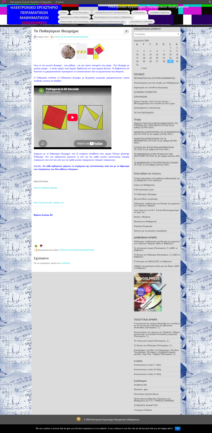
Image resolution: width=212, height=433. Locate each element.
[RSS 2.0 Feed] (78, 421)
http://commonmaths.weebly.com (49, 202)
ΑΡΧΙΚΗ (63, 12)
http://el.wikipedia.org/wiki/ (46, 188)
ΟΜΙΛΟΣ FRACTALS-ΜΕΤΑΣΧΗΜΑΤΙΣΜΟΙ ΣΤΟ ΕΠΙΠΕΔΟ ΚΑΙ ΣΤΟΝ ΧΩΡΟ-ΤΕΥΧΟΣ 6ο (156, 124)
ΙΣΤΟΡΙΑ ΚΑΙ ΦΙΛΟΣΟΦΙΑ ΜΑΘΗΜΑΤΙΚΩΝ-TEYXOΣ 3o (154, 148)
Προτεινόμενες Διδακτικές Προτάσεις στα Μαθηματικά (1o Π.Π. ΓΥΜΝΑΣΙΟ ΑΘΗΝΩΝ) (154, 400)
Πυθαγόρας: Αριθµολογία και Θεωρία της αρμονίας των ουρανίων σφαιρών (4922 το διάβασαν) (157, 242)
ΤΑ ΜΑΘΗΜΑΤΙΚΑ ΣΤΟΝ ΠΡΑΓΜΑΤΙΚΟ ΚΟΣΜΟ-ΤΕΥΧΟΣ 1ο (156, 164)
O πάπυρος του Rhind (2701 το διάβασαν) (153, 261)
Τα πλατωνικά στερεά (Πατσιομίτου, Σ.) (151, 341)
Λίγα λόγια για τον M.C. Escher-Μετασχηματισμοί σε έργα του (156, 211)
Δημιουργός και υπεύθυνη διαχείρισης (74, 17)
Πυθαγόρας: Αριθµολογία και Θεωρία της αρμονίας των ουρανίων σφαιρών (157, 204)
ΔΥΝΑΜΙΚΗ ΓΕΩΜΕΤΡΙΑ (160, 12)
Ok (177, 429)
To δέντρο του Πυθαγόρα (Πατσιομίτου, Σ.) (153, 345)
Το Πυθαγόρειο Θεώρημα (145, 194)
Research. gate (141, 389)
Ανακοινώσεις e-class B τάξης (147, 369)
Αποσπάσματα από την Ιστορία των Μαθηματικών (113, 17)
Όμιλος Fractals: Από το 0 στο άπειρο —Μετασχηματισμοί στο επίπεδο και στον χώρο (92, 21)
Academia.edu (140, 385)
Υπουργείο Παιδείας (143, 410)
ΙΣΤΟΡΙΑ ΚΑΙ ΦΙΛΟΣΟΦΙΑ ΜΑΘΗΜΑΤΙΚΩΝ (70, 37)
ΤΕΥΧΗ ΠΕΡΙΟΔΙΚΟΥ (80, 12)
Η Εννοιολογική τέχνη (144, 189)
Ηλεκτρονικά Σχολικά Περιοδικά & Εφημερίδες (31, 2)
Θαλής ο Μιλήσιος (142, 217)
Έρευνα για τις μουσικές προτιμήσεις (150, 231)
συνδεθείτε (65, 263)
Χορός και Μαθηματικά (144, 185)
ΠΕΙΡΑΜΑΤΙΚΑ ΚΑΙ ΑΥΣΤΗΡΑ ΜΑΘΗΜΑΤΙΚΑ (111, 12)
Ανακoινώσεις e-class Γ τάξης (147, 365)
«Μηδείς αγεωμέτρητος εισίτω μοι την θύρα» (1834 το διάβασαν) (156, 267)
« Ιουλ (144, 68)
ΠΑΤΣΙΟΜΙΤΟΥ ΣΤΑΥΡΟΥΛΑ (141, 21)
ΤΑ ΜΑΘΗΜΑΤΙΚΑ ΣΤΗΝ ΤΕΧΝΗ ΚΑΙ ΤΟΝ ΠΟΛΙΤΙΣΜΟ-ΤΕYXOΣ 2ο (153, 155)
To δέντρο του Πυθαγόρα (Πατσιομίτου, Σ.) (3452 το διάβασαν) (157, 256)
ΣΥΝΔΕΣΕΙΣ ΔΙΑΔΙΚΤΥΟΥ (146, 405)
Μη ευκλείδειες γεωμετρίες (146, 199)
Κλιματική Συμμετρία (143, 226)
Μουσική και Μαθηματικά (145, 221)
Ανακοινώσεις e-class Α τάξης (147, 374)
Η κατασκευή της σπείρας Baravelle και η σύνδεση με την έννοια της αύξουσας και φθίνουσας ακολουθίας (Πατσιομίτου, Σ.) (157, 325)
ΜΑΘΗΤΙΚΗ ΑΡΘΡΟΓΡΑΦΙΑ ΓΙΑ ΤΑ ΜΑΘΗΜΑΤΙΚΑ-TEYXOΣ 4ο (150, 140)
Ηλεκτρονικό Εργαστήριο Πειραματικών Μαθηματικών (148, 7)
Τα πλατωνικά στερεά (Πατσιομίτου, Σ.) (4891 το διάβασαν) (155, 249)
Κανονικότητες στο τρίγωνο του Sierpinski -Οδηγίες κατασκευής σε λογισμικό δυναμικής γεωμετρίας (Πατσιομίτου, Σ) (157, 334)
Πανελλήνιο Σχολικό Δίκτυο (146, 394)
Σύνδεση (59, 2)
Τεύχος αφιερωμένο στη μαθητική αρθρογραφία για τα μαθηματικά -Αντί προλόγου (157, 179)
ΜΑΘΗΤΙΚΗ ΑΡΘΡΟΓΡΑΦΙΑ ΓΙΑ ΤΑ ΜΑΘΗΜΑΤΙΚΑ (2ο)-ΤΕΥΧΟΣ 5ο (157, 133)
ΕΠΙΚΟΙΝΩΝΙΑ (139, 12)
